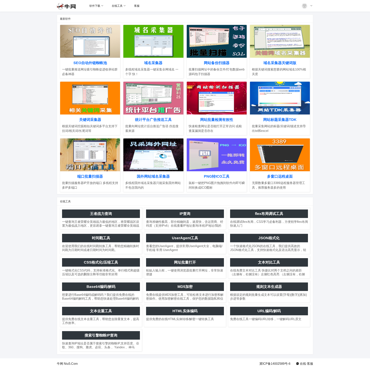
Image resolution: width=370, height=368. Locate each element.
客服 (137, 5)
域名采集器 (153, 63)
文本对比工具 (269, 262)
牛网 (60, 363)
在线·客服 (306, 363)
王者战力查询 (101, 214)
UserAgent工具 (185, 238)
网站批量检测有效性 (216, 120)
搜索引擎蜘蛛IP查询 (101, 335)
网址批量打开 (185, 262)
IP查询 (185, 214)
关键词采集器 (90, 120)
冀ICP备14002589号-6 (274, 363)
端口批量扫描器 (90, 176)
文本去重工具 (101, 311)
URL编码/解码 (269, 311)
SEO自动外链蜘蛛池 (90, 63)
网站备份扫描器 (217, 63)
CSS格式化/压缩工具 (101, 262)
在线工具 (117, 5)
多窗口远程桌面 (280, 176)
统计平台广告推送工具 (153, 120)
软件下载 (94, 5)
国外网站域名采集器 (153, 176)
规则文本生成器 (269, 287)
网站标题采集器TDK (280, 120)
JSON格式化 (269, 238)
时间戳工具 (101, 238)
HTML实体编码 (185, 311)
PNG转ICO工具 (217, 176)
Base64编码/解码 (101, 287)
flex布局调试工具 (269, 214)
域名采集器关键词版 (279, 63)
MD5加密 (185, 287)
